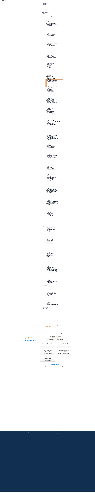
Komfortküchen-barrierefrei (49, 79)
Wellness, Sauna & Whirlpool (51, 63)
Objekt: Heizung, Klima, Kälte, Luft (49, 175)
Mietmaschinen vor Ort (50, 282)
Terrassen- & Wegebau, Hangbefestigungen (52, 269)
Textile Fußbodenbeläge (50, 90)
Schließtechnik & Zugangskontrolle (52, 144)
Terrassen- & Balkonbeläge (51, 101)
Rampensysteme (50, 25)
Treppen (49, 42)
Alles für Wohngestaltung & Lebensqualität (52, 124)
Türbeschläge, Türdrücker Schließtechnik (52, 32)
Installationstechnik (50, 181)
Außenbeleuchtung (50, 103)
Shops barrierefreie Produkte (51, 120)
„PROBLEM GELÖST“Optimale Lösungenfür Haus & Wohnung (45, 308)
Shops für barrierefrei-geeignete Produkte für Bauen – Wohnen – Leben (53, 121)
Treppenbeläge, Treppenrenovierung (52, 266)
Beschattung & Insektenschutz (51, 108)
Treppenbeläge (49, 44)
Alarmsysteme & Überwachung (51, 78)
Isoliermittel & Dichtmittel (51, 211)
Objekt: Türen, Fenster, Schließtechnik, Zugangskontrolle (52, 138)
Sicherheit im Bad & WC (50, 64)
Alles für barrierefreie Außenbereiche (50, 100)
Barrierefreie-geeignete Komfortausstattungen (53, 82)
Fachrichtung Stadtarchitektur (51, 296)
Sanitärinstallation (50, 228)
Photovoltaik (49, 75)
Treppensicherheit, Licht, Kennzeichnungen (52, 43)
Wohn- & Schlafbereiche (50, 205)
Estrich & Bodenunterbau (51, 267)
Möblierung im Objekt (50, 199)
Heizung (49, 66)
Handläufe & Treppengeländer (51, 45)
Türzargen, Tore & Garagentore (51, 34)
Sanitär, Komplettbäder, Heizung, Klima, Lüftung (51, 227)
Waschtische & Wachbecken (51, 166)
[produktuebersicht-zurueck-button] (55, 364)
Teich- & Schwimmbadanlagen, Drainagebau (53, 271)
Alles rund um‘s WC (50, 55)
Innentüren (49, 139)
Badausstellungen (50, 16)
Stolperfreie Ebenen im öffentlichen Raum (52, 135)
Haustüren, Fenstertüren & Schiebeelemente (53, 140)
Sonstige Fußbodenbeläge (51, 91)
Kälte (48, 68)
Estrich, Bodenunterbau (47, 360)
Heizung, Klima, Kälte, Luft (48, 65)
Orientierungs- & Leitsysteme (51, 137)
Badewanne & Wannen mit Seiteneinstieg (52, 169)
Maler (49, 256)
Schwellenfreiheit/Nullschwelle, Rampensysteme (51, 23)
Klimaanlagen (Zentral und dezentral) (52, 177)
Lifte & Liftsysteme (50, 156)
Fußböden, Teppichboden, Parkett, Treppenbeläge (55, 339)
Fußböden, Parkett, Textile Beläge (49, 87)
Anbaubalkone (49, 109)
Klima (49, 231)
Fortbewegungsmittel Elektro (51, 112)
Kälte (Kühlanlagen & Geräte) (51, 178)
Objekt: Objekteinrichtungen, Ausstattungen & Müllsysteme (52, 203)
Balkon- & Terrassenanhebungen (51, 26)
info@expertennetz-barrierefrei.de (30, 340)
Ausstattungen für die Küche (51, 125)
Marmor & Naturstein (50, 253)
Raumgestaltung (50, 257)
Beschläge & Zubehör (50, 241)
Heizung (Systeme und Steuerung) (52, 176)
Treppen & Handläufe (50, 240)
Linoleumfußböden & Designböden (52, 191)
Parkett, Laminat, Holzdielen (51, 265)
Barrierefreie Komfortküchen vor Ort (52, 81)
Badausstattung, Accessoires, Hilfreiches (52, 57)
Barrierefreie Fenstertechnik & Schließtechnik (53, 148)
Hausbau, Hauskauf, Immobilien (49, 22)
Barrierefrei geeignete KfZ (51, 111)
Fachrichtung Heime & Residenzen (52, 293)
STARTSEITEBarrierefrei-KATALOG (45, 9)
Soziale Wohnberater (50, 302)
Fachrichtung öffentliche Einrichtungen (52, 292)
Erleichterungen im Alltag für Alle (51, 122)
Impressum (29, 432)
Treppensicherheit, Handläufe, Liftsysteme (50, 41)
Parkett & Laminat (50, 89)
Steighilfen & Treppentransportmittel (52, 157)
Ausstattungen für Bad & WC (51, 123)
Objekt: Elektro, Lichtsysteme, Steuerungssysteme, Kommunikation (53, 180)
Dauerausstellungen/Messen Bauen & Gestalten (51, 15)
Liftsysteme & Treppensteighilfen (51, 46)
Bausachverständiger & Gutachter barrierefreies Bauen (52, 304)
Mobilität (47, 110)
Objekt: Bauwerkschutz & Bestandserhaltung (50, 210)
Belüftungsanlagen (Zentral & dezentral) (52, 179)
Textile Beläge (49, 193)
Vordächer (49, 40)
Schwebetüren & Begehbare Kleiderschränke (53, 201)
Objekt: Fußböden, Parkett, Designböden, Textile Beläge (51, 190)
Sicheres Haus (49, 77)
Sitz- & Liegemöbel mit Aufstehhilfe (52, 200)
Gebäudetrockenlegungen (51, 213)
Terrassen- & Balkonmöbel (51, 99)
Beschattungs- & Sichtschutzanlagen (52, 202)
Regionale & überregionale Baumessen (52, 21)
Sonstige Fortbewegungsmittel (51, 113)
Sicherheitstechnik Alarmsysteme (49, 76)
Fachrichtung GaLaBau (50, 294)
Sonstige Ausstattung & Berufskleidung (52, 281)
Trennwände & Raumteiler (51, 35)
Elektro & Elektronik (48, 242)
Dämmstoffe (49, 212)
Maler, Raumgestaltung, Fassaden (49, 255)
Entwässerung (49, 214)
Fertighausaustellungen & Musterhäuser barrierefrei (53, 20)
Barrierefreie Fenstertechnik (51, 36)
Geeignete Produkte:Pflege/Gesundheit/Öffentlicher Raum (45, 131)
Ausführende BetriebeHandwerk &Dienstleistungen (45, 226)
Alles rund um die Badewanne (51, 58)
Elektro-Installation (50, 243)
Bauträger (49, 295)
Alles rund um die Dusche (51, 56)
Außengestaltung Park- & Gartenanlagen (52, 270)
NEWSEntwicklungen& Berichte (44, 313)
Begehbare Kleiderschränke (51, 98)
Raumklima (49, 67)
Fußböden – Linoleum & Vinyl (51, 88)
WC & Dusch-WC (50, 167)
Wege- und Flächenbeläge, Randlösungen (52, 102)
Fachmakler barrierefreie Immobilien (49, 303)
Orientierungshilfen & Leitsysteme (52, 189)
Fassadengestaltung (50, 215)
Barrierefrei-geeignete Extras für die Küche (52, 86)
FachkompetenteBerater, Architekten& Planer (45, 286)
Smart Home (49, 74)
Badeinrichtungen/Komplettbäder (51, 229)
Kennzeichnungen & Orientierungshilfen (52, 155)
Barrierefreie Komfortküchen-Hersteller (52, 80)
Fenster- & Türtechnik (50, 239)
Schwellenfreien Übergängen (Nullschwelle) (52, 24)
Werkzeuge (49, 279)
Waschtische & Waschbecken (51, 54)
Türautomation (49, 33)
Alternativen (49, 254)
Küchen (49, 204)
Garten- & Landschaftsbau (48, 268)
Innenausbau (49, 238)
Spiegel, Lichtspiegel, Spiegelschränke (52, 62)
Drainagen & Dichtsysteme (51, 136)
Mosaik (49, 252)
